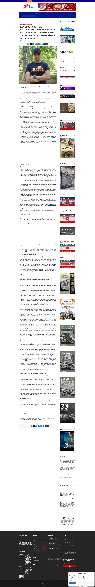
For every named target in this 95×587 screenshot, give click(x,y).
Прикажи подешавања (89, 583)
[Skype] (40, 44)
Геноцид (56, 540)
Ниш (54, 543)
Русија (60, 545)
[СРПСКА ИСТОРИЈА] (28, 6)
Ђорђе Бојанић (51, 538)
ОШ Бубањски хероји (52, 545)
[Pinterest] (36, 44)
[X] (31, 44)
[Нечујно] (72, 129)
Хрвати (53, 548)
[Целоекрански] (73, 129)
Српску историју (24, 86)
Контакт (32, 13)
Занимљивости (29, 24)
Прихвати (73, 583)
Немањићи (50, 543)
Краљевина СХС (23, 24)
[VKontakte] (38, 44)
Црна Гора (57, 548)
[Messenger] (43, 44)
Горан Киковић (51, 541)
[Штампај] (47, 44)
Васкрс (55, 538)
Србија (57, 546)
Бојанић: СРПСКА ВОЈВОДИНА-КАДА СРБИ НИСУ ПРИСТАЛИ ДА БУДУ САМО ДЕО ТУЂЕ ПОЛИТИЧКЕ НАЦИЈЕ (67, 468)
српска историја (51, 550)
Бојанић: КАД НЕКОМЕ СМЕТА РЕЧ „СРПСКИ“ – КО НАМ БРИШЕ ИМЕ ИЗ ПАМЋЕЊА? (66, 478)
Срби (54, 546)
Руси (57, 545)
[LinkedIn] (33, 44)
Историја (55, 541)
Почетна (21, 13)
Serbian (81, 586)
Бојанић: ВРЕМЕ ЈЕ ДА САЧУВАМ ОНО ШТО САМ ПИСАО (28, 576)
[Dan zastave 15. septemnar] (67, 77)
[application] (67, 126)
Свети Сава (50, 546)
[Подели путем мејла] (45, 44)
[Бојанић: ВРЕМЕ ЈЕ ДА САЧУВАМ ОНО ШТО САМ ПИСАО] (21, 576)
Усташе (50, 548)
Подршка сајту (38, 13)
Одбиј (80, 583)
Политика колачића (78, 585)
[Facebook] (28, 44)
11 (36, 546)
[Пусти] (60, 129)
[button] (93, 573)
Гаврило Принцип (51, 540)
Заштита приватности (84, 585)
